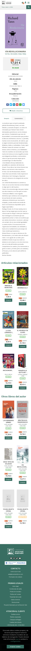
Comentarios (19, 118)
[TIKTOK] (17, 558)
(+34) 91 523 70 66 (15, 571)
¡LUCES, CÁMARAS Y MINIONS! (8, 331)
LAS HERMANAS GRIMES (8, 421)
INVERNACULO (23, 288)
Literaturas (15, 101)
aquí (17, 639)
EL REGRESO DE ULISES (22, 331)
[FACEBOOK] (11, 558)
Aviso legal (15, 586)
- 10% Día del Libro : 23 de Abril (15, 625)
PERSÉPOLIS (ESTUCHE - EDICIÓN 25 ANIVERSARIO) (22, 371)
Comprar (8, 300)
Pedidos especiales (15, 617)
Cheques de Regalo (15, 619)
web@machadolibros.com (15, 574)
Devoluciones (15, 602)
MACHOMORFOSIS (8, 370)
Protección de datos (15, 591)
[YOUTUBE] (20, 558)
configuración (15, 641)
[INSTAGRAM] (14, 558)
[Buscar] (28, 7)
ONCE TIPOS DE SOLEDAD (8, 462)
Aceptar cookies (15, 646)
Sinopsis (6, 118)
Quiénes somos (15, 614)
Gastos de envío (15, 599)
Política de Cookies (15, 594)
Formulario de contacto (15, 577)
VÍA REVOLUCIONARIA (22, 466)
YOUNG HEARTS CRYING (8, 510)
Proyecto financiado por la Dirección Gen (15, 605)
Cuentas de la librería (15, 622)
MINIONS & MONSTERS (8, 286)
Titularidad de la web (15, 597)
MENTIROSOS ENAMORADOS (23, 421)
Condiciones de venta (15, 589)
